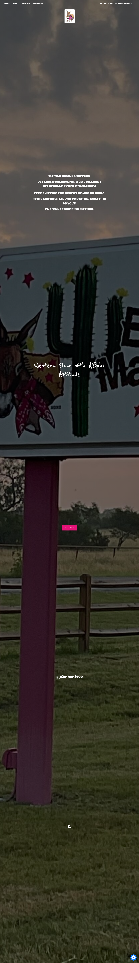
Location (26, 3)
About (15, 3)
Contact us (38, 3)
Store (7, 3)
